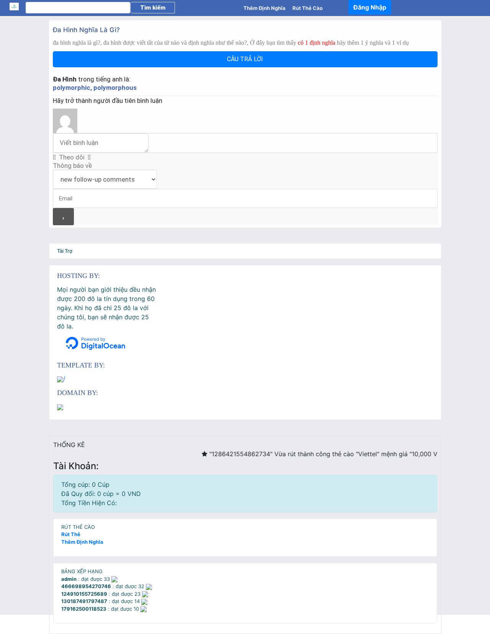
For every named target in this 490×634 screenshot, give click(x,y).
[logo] (18, 6)
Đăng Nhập (369, 7)
